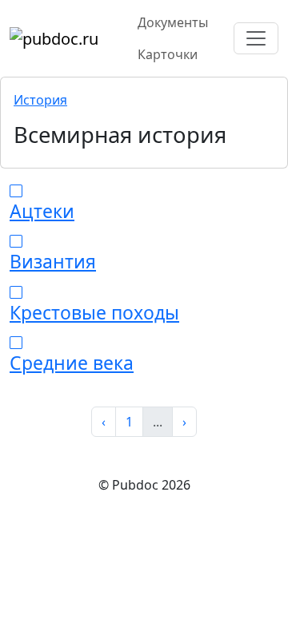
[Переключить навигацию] (256, 38)
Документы (173, 22)
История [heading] (40, 100)
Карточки (168, 54)
